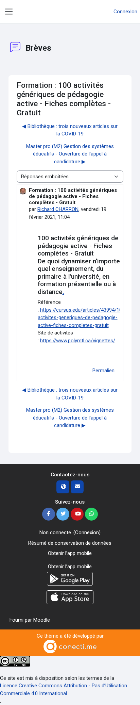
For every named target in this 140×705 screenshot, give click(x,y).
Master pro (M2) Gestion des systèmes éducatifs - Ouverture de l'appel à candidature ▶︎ (70, 154)
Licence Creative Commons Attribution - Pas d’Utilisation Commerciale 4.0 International (63, 689)
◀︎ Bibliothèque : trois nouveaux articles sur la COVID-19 (70, 130)
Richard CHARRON (57, 209)
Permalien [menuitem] (103, 370)
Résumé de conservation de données (69, 543)
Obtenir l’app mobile (70, 553)
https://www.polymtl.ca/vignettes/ (77, 341)
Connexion (125, 12)
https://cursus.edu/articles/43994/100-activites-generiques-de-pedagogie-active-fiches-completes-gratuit (82, 317)
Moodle (41, 620)
